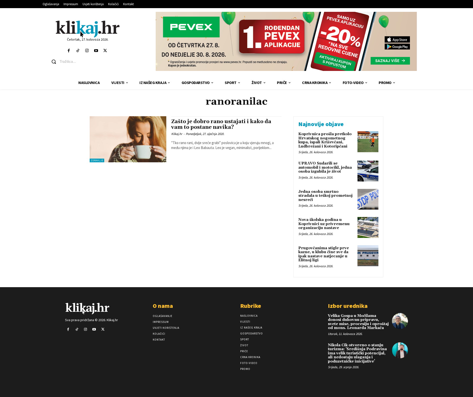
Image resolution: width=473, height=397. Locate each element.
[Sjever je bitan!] (87, 29)
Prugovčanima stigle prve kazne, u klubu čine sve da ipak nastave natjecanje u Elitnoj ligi (323, 254)
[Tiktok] (77, 51)
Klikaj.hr (176, 134)
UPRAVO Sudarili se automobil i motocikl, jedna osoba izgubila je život (325, 167)
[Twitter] (105, 51)
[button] (91, 61)
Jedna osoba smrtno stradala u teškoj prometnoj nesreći (325, 195)
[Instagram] (87, 51)
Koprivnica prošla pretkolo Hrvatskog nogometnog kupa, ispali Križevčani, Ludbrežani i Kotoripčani (325, 140)
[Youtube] (96, 51)
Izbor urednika (348, 306)
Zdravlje (97, 160)
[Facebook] (68, 51)
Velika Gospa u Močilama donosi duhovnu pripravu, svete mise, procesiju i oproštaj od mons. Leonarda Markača (358, 322)
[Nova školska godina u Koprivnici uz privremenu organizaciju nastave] (367, 227)
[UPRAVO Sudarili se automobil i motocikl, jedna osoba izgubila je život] (367, 171)
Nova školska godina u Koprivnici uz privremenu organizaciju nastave (324, 223)
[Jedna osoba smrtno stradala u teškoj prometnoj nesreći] (367, 199)
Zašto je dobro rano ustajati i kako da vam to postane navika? (221, 124)
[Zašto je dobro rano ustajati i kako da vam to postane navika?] (128, 139)
